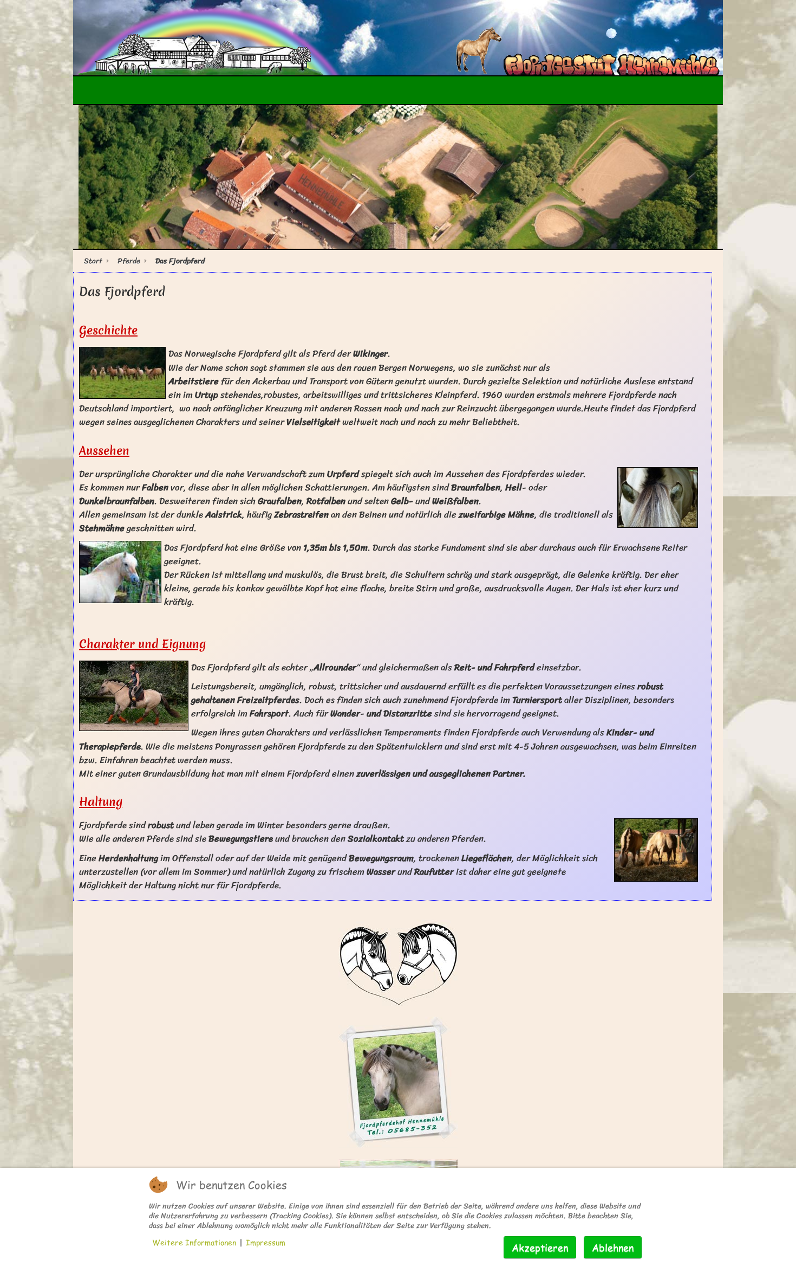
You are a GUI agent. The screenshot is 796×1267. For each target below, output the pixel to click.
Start (93, 260)
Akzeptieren (540, 1247)
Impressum (265, 1242)
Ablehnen (613, 1247)
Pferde (129, 260)
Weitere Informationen (194, 1242)
